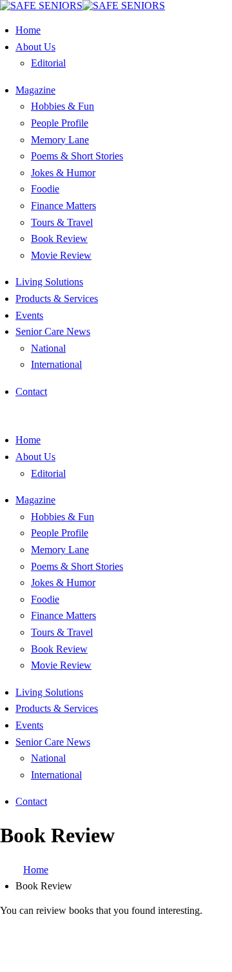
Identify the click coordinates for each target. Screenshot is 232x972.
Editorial (48, 62)
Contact (31, 391)
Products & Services (56, 298)
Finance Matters (63, 205)
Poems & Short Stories (77, 155)
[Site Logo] (82, 5)
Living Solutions (49, 281)
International (56, 364)
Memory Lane (60, 139)
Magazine (35, 90)
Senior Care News (52, 331)
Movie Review (61, 255)
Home (28, 30)
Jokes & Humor (63, 172)
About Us (35, 46)
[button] (4, 415)
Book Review (59, 238)
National (48, 348)
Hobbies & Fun (62, 106)
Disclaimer (191, 943)
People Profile (59, 122)
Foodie (45, 188)
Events (29, 315)
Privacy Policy (100, 954)
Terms (149, 954)
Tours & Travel (62, 222)
